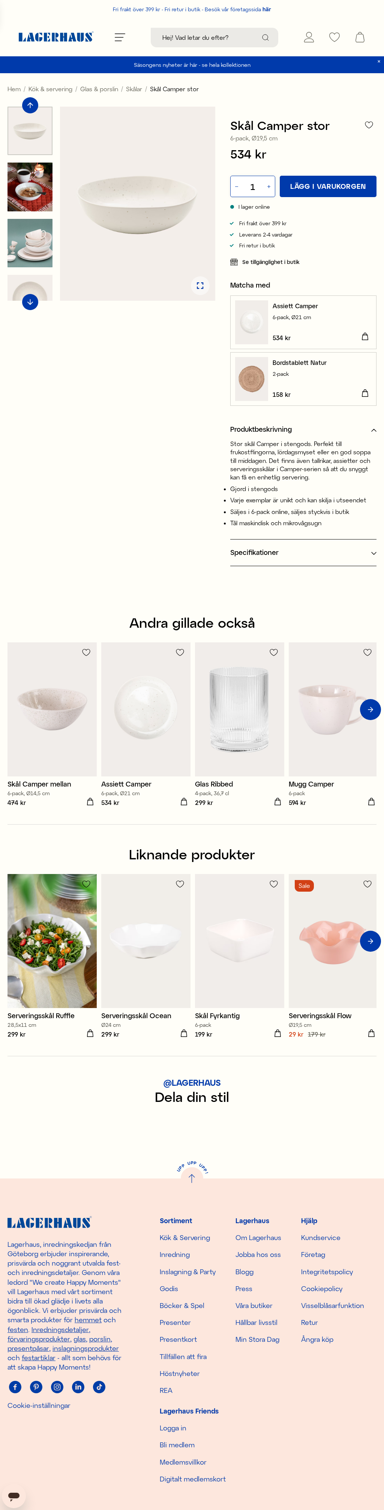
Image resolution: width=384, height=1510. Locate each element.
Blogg (245, 1271)
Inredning (175, 1254)
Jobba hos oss (258, 1254)
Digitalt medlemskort (193, 1479)
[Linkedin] (78, 1387)
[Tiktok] (99, 1387)
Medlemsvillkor (183, 1462)
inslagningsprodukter (85, 1348)
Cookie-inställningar (39, 1405)
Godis (169, 1288)
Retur (309, 1322)
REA (166, 1390)
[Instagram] (57, 1387)
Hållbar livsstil (257, 1322)
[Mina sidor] (309, 37)
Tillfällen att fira (183, 1356)
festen (18, 1329)
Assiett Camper (295, 305)
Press (244, 1288)
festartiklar (39, 1357)
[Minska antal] (236, 186)
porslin (100, 1339)
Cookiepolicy (321, 1288)
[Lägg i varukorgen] (365, 337)
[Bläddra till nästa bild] (30, 302)
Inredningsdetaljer (60, 1329)
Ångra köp (317, 1339)
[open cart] (360, 37)
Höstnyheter (180, 1373)
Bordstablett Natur (300, 362)
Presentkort (178, 1339)
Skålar (134, 88)
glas (80, 1339)
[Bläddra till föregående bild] (30, 105)
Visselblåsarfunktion (332, 1305)
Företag (313, 1254)
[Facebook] (15, 1387)
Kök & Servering (185, 1237)
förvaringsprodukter (39, 1339)
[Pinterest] (36, 1387)
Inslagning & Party (188, 1271)
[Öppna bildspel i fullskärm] (200, 285)
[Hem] (56, 37)
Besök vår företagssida (238, 9)
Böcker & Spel (182, 1305)
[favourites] (334, 37)
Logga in (173, 1428)
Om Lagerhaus (258, 1237)
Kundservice (320, 1237)
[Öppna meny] (120, 37)
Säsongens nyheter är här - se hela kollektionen (192, 65)
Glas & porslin (99, 88)
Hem (14, 88)
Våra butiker (254, 1305)
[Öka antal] (269, 186)
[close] (379, 61)
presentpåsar (28, 1348)
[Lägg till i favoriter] (369, 125)
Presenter (175, 1322)
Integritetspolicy (327, 1271)
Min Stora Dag (257, 1339)
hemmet (88, 1320)
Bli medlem (177, 1445)
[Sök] (265, 37)
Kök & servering (50, 88)
